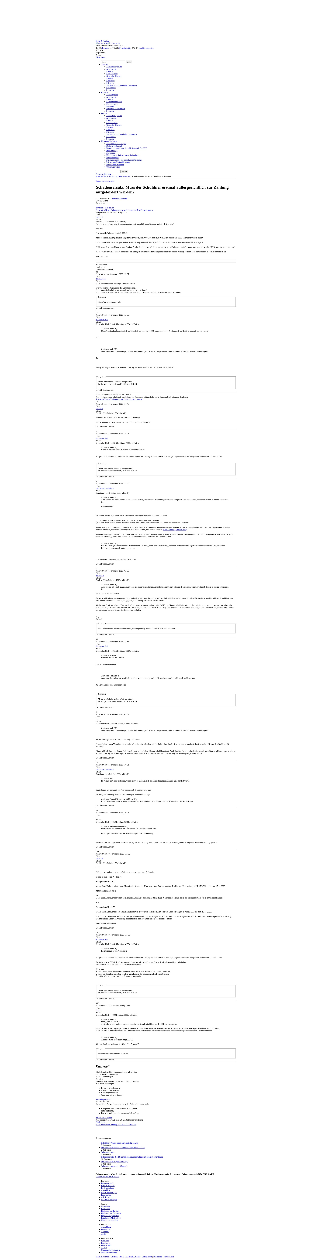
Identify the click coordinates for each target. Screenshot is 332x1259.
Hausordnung (111, 150)
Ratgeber (105, 48)
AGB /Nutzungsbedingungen (110, 1249)
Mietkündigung (112, 157)
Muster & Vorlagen (109, 141)
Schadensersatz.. (108, 1152)
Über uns (105, 1241)
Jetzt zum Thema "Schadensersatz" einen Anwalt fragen (119, 399)
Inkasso (109, 78)
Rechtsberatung (107, 1188)
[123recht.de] (108, 43)
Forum (104, 113)
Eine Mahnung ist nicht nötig (175, 530)
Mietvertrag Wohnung (115, 164)
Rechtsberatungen (146, 48)
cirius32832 (101, 279)
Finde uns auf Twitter (110, 1211)
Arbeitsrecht (111, 69)
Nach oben (100, 1122)
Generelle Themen (114, 76)
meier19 (99, 217)
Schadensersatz (124, 176)
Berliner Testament (114, 146)
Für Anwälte (169, 1257)
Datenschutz (106, 1245)
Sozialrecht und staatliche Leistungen (121, 85)
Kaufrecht (110, 81)
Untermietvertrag (113, 167)
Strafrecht (110, 90)
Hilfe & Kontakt (102, 41)
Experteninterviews (114, 102)
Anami (99, 1010)
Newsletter (105, 1206)
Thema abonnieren (119, 198)
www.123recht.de (103, 176)
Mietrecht (110, 83)
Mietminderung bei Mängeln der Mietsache (124, 160)
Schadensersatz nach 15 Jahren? (114, 1166)
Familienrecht (111, 74)
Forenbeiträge (125, 48)
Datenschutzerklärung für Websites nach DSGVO (126, 148)
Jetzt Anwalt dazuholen (126, 210)
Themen (104, 64)
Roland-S (100, 575)
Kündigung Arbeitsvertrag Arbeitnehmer (122, 155)
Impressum (110, 153)
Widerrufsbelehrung (109, 1252)
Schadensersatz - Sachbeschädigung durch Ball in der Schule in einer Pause (132, 1157)
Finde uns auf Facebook (111, 1213)
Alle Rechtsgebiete (114, 67)
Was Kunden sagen (109, 1192)
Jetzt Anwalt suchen (104, 1117)
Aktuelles (105, 1232)
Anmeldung (106, 1227)
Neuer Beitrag (111, 210)
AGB (103, 1234)
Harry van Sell (102, 319)
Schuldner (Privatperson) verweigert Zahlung (119, 1143)
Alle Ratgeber (112, 95)
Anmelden (105, 1190)
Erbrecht (109, 71)
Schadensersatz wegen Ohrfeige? (114, 1161)
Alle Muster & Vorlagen (116, 143)
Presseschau (106, 1195)
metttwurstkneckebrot (105, 488)
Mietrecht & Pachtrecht (115, 109)
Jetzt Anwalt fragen (145, 210)
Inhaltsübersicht (107, 1183)
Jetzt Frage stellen (103, 1099)
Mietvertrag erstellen (109, 1220)
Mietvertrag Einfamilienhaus (118, 162)
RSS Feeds (105, 1209)
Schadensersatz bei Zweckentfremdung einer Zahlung (123, 1147)
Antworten (100, 210)
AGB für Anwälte (132, 1257)
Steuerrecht (111, 88)
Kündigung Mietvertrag (110, 1218)
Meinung (110, 106)
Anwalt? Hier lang (103, 174)
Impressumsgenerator (110, 1215)
